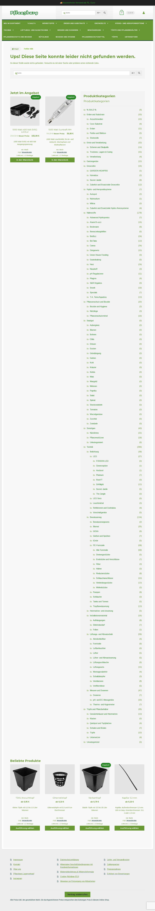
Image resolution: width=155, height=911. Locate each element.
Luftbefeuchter (99, 648)
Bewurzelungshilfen (98, 232)
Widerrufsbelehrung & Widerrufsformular (77, 872)
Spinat (92, 400)
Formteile (97, 644)
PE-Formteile (99, 545)
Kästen (93, 719)
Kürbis (92, 372)
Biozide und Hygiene (65, 37)
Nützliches (94, 433)
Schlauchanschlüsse (104, 578)
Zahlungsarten (113, 864)
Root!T (99, 480)
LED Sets (97, 498)
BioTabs (93, 241)
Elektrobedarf (99, 625)
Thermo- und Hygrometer (104, 704)
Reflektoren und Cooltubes (104, 508)
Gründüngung (95, 353)
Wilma (92, 203)
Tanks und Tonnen (100, 602)
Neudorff (93, 269)
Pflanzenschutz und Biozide (18, 37)
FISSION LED (102, 461)
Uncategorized (93, 742)
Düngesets (94, 250)
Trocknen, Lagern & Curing (101, 152)
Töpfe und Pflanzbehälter (124, 30)
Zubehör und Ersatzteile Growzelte (105, 185)
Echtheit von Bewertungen (118, 874)
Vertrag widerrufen (77, 894)
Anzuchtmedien (96, 119)
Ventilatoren (98, 681)
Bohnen (93, 335)
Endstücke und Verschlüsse (107, 559)
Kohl (92, 363)
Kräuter (93, 367)
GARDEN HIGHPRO (99, 171)
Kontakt (16, 864)
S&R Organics (96, 283)
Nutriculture (95, 199)
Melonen (93, 386)
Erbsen (93, 344)
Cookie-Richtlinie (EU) (69, 877)
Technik (7, 30)
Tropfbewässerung (101, 606)
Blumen (93, 330)
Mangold (93, 381)
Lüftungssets (98, 667)
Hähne (99, 569)
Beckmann (94, 227)
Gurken (93, 358)
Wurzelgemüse (96, 414)
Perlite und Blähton (98, 133)
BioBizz (93, 236)
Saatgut (90, 321)
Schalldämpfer (99, 676)
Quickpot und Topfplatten (100, 723)
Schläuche (97, 597)
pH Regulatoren (96, 274)
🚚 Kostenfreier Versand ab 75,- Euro (77, 3)
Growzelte (100, 23)
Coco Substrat (96, 124)
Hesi (92, 264)
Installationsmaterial (98, 616)
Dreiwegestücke (103, 555)
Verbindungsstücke (104, 583)
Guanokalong (95, 260)
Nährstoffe (48, 23)
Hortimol (99, 470)
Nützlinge (44, 37)
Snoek (92, 288)
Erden (92, 129)
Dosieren (97, 695)
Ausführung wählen (25, 828)
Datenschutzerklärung (69, 860)
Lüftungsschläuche (101, 662)
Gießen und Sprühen (101, 536)
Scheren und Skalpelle (99, 147)
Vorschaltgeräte (100, 512)
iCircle (95, 541)
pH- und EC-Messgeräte (103, 700)
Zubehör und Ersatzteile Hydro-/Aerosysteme (109, 208)
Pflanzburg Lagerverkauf (23, 874)
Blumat (96, 527)
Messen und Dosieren (67, 30)
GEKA (95, 531)
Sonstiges (91, 428)
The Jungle (100, 494)
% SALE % (31, 23)
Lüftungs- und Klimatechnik (34, 30)
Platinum (100, 475)
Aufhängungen (99, 620)
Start (16, 49)
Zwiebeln (94, 424)
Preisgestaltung (113, 869)
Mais (92, 377)
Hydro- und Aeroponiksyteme (129, 23)
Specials (93, 292)
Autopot (93, 194)
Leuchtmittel (98, 503)
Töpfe (115, 37)
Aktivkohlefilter (99, 639)
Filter (98, 564)
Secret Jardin (95, 180)
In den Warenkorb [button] (24, 160)
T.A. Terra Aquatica (98, 297)
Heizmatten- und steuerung (101, 611)
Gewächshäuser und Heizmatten (103, 714)
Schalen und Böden (98, 728)
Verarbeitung (95, 157)
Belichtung (94, 452)
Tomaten (93, 409)
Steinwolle (94, 138)
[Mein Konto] (144, 13)
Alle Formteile (102, 550)
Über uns (17, 869)
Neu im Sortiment (12, 23)
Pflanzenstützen (97, 438)
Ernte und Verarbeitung (96, 143)
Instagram (17, 878)
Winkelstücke (101, 587)
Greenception (102, 466)
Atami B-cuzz (95, 222)
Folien (95, 630)
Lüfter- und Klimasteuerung (104, 658)
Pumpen (96, 592)
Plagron (93, 278)
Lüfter (95, 653)
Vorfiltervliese (99, 686)
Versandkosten (27, 152)
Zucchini (93, 419)
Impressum (18, 860)
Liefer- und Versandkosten (118, 860)
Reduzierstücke (102, 573)
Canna (92, 246)
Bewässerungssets (101, 522)
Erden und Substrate (74, 23)
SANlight (100, 484)
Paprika (93, 391)
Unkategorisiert (96, 442)
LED (95, 456)
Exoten (93, 349)
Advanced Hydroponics (99, 217)
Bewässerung (94, 30)
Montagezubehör (100, 672)
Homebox (94, 175)
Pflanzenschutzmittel (93, 37)
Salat (92, 395)
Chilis (92, 339)
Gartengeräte (92, 161)
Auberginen (94, 325)
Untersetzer (131, 37)
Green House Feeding (99, 255)
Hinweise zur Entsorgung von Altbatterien (77, 881)
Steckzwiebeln (96, 405)
